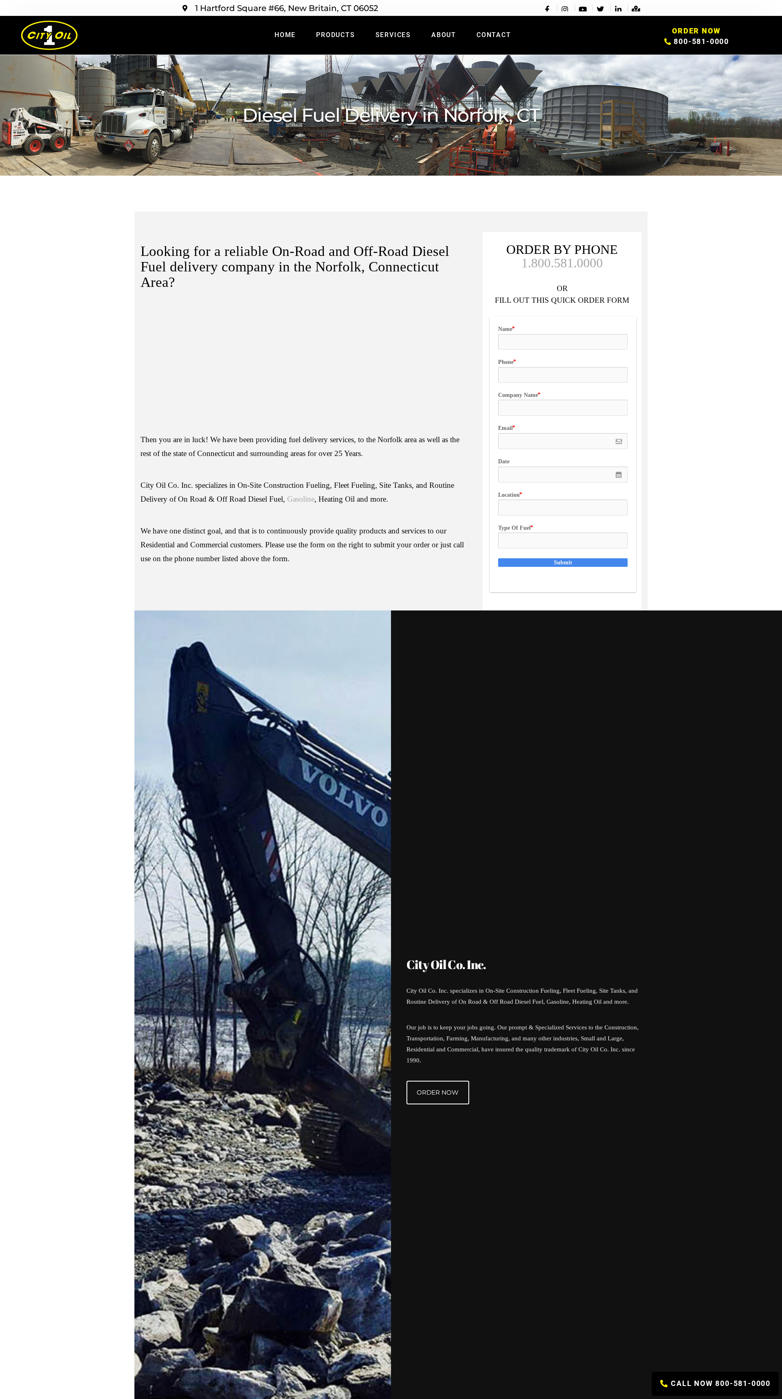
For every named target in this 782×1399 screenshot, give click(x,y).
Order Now (438, 1092)
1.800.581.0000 (562, 263)
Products (335, 35)
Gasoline (300, 499)
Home (285, 35)
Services (393, 35)
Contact (494, 35)
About (443, 35)
